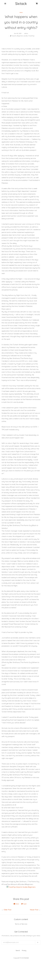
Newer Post (34, 910)
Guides (26, 36)
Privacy (24, 950)
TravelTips (31, 36)
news (21, 12)
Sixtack (26, 958)
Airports (14, 36)
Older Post (7, 910)
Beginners (20, 36)
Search (18, 950)
